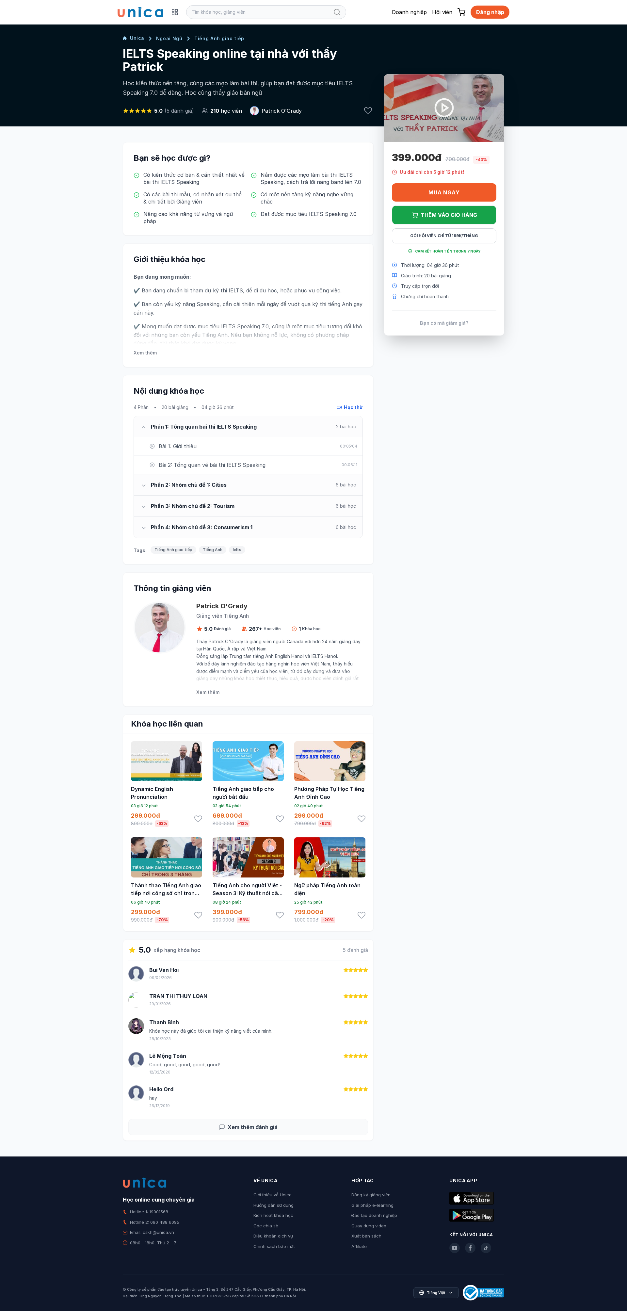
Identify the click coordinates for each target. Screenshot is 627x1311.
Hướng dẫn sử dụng (273, 1205)
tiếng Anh (340, 304)
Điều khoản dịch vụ (273, 1235)
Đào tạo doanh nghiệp (374, 1215)
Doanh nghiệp (409, 12)
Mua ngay (443, 192)
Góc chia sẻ (265, 1225)
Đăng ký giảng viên (371, 1194)
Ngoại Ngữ (169, 38)
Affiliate (359, 1246)
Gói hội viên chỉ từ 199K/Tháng (444, 235)
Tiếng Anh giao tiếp (219, 38)
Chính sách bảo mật (274, 1246)
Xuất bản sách (366, 1235)
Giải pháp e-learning (372, 1205)
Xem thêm (145, 352)
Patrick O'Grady (282, 110)
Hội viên (442, 12)
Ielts (237, 549)
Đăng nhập (490, 12)
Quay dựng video (368, 1225)
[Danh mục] (175, 12)
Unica (137, 38)
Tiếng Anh (212, 549)
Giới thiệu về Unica (272, 1194)
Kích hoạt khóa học (273, 1215)
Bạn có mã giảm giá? (444, 322)
